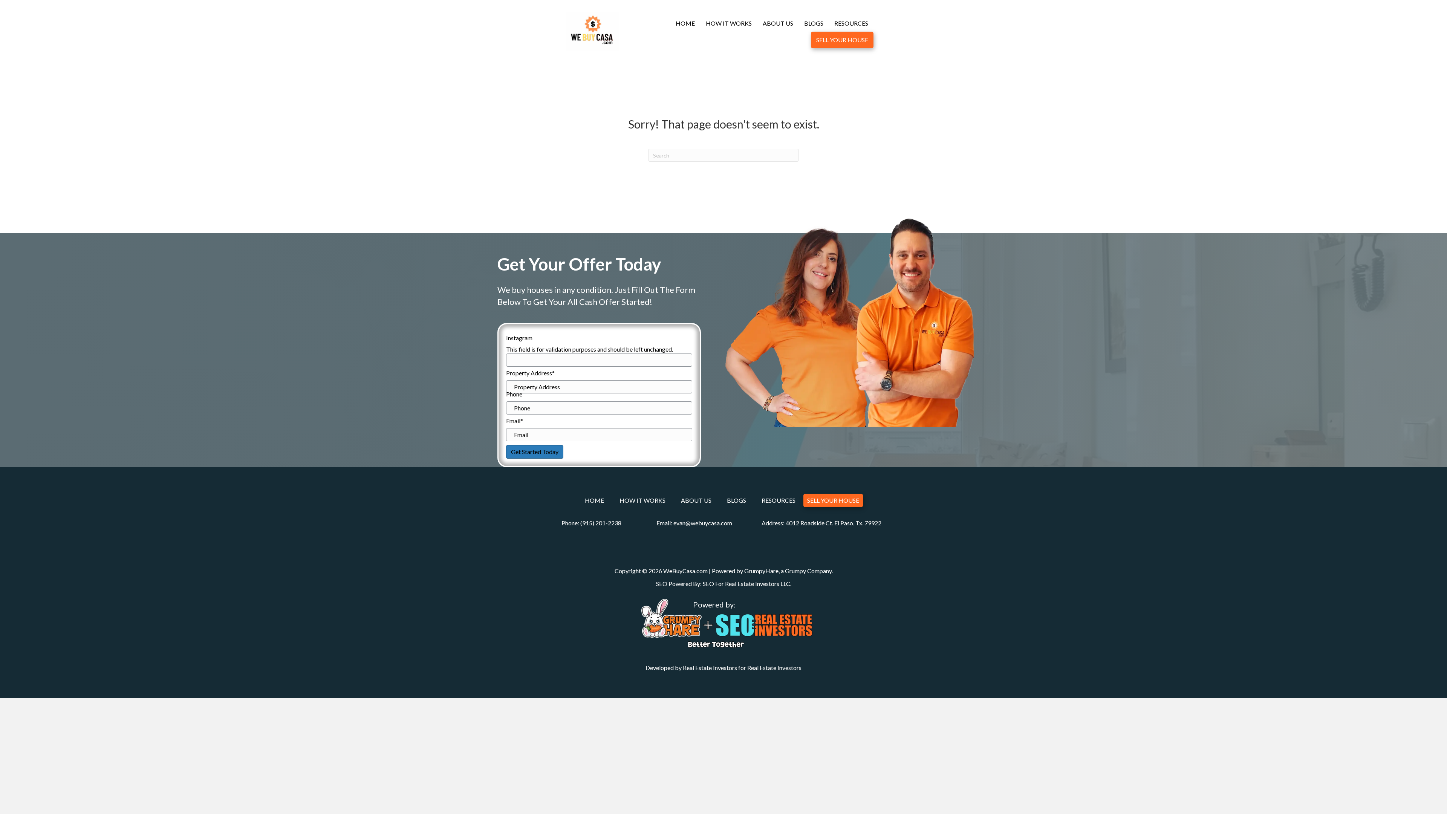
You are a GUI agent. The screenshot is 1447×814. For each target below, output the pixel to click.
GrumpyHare (761, 570)
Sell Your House (842, 39)
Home (685, 23)
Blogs (813, 23)
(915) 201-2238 (600, 522)
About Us (778, 23)
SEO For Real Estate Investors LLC (746, 583)
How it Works (729, 23)
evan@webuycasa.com (702, 522)
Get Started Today (534, 451)
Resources (851, 23)
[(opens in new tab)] (671, 617)
